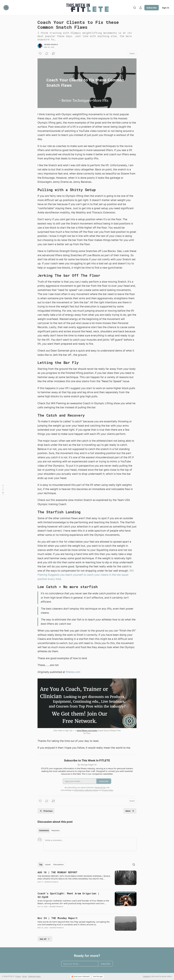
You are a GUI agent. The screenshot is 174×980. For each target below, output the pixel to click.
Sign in (165, 7)
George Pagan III (51, 44)
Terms (24, 976)
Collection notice (34, 976)
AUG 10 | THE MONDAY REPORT (57, 872)
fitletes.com (73, 672)
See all (43, 939)
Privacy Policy (107, 790)
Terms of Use (100, 787)
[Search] (134, 7)
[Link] (34, 190)
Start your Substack (82, 976)
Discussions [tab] (58, 864)
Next (127, 810)
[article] (87, 878)
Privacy (18, 976)
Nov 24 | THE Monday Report (58, 918)
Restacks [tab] (55, 830)
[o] (125, 899)
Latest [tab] (48, 864)
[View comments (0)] (46, 53)
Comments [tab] (44, 830)
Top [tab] (40, 864)
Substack (146, 976)
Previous (48, 810)
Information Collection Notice (86, 790)
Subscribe (152, 7)
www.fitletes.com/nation (87, 730)
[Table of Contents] (3, 490)
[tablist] (49, 830)
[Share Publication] (140, 7)
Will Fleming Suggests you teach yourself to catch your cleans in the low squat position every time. (86, 575)
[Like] (40, 53)
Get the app (98, 976)
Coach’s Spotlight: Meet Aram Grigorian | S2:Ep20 (68, 895)
